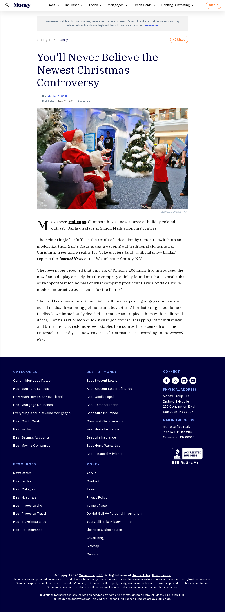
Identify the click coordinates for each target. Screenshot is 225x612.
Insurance (72, 5)
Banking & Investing (175, 5)
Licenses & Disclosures (104, 530)
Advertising (95, 538)
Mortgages (116, 5)
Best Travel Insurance (29, 521)
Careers (93, 554)
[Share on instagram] (184, 380)
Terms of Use (97, 505)
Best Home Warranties (104, 445)
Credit (51, 5)
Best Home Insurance (103, 429)
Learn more (151, 25)
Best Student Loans (102, 380)
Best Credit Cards (27, 421)
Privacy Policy (97, 497)
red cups (77, 221)
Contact (93, 481)
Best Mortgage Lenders (31, 388)
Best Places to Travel (29, 513)
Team (91, 489)
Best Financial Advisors (105, 453)
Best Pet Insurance (27, 530)
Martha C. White (58, 96)
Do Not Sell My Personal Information (114, 513)
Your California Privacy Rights (109, 521)
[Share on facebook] (166, 380)
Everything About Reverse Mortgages (42, 413)
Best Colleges (24, 489)
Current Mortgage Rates (32, 380)
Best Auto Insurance (102, 413)
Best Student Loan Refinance (109, 388)
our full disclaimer (166, 587)
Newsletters (22, 473)
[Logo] (22, 5)
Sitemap (93, 546)
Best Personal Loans (102, 405)
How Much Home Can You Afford (38, 397)
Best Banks (22, 429)
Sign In (213, 5)
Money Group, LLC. (91, 575)
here (168, 599)
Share (181, 39)
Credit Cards (143, 5)
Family (63, 40)
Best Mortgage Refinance (33, 405)
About (91, 473)
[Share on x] (175, 380)
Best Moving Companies (32, 445)
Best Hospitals (24, 497)
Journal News (71, 258)
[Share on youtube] (192, 380)
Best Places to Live (28, 505)
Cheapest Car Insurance (105, 421)
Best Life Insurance (101, 437)
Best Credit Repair (101, 397)
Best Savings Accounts (31, 437)
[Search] (7, 5)
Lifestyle (43, 40)
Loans (93, 5)
